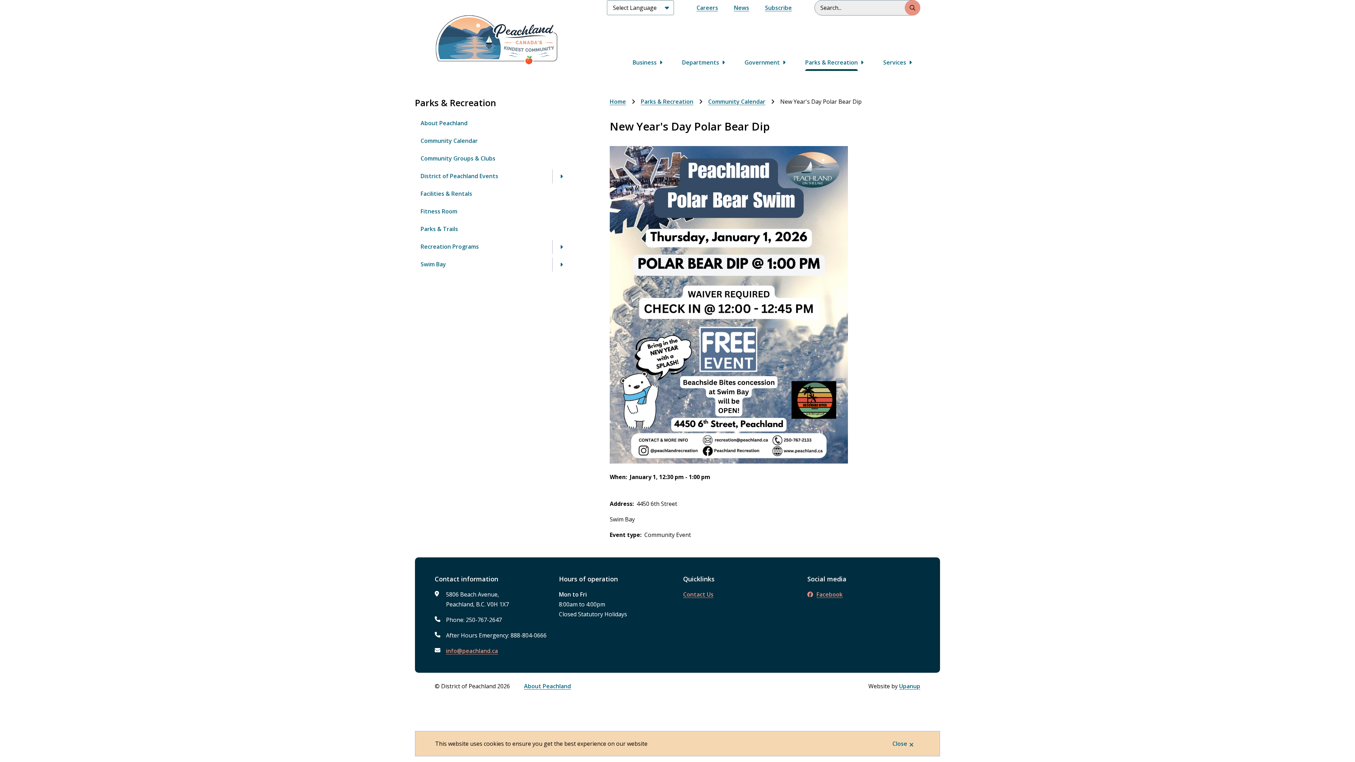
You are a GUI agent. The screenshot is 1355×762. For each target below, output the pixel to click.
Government (762, 62)
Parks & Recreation (831, 62)
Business (645, 62)
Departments (700, 62)
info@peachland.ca (472, 651)
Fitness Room (439, 211)
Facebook (830, 594)
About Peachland (444, 123)
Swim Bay (433, 264)
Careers (707, 8)
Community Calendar (449, 141)
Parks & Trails (439, 229)
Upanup (909, 686)
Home (618, 101)
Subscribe (778, 8)
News (741, 8)
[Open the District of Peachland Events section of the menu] (561, 176)
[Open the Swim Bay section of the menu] (561, 264)
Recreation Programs (450, 246)
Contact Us (698, 594)
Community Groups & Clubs (458, 158)
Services (894, 62)
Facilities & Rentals (446, 194)
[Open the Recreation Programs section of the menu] (561, 247)
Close (899, 744)
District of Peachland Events (459, 176)
